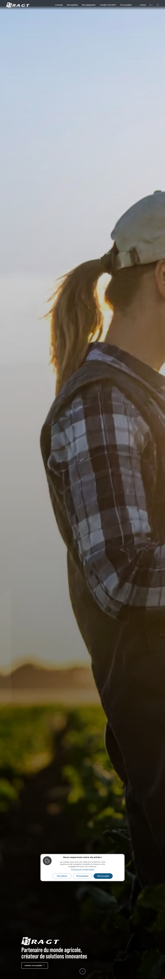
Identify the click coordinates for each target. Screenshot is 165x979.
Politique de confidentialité (82, 869)
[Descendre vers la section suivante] (82, 971)
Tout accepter (103, 876)
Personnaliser (82, 876)
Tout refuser (62, 876)
